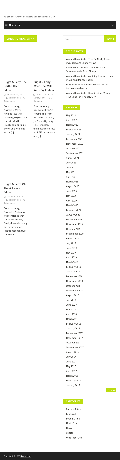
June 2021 (71, 167)
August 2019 (72, 238)
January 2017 (73, 385)
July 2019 (71, 243)
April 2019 (71, 257)
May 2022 (71, 115)
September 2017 (75, 347)
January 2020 (73, 214)
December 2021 (74, 139)
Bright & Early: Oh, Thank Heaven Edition (15, 188)
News (69, 428)
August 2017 (72, 352)
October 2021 (73, 148)
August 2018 (72, 295)
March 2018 (72, 318)
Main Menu (14, 24)
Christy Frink (15, 97)
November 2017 (74, 337)
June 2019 (71, 247)
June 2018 (71, 304)
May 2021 (71, 172)
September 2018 (75, 290)
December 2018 (74, 276)
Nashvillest (25, 456)
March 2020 (72, 205)
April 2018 (71, 314)
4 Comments (9, 101)
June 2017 (71, 361)
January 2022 (73, 134)
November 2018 (74, 281)
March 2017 (72, 375)
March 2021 (72, 181)
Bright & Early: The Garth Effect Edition (15, 86)
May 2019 (71, 252)
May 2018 (71, 309)
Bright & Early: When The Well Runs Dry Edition (43, 86)
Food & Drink (73, 418)
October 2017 (73, 342)
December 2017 (74, 333)
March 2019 (72, 262)
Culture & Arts (73, 409)
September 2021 (75, 153)
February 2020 (73, 209)
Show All (111, 390)
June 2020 (71, 191)
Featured (71, 413)
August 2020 (72, 186)
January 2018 (73, 328)
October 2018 (73, 285)
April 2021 (71, 176)
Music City (71, 423)
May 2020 (71, 195)
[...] (12, 132)
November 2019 (74, 224)
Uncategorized (74, 437)
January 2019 (73, 271)
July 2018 (71, 300)
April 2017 (71, 371)
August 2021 (72, 157)
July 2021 (71, 162)
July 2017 (71, 356)
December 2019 (74, 219)
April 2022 (71, 120)
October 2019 (73, 228)
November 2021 (74, 143)
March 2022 (72, 124)
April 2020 (71, 200)
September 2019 (75, 233)
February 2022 (73, 129)
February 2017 (73, 380)
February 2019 (73, 266)
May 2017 (71, 366)
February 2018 (73, 323)
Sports (69, 432)
